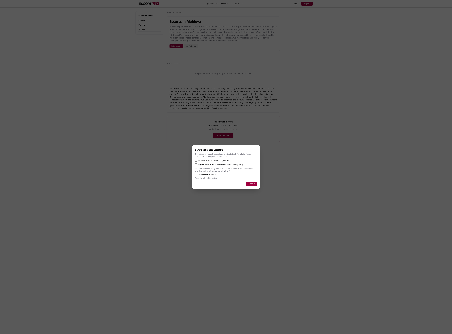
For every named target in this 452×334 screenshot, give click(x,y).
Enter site (251, 184)
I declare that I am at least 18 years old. (214, 160)
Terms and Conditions (220, 164)
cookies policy (211, 178)
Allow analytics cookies (207, 175)
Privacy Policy (238, 164)
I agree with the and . (221, 164)
